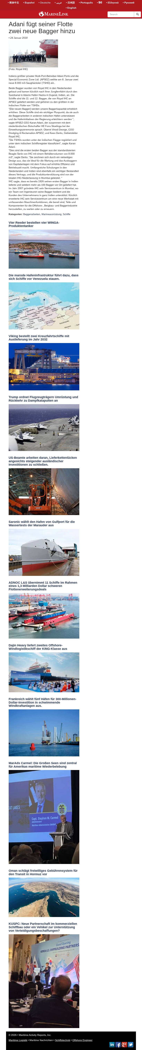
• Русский (128, 2)
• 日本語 (70, 2)
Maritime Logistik (18, 1040)
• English (71, 7)
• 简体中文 (13, 2)
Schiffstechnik (62, 1040)
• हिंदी (99, 2)
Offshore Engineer (82, 1040)
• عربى (58, 2)
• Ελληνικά (112, 2)
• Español (28, 2)
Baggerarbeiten (31, 214)
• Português (86, 2)
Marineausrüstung (51, 214)
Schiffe (66, 214)
